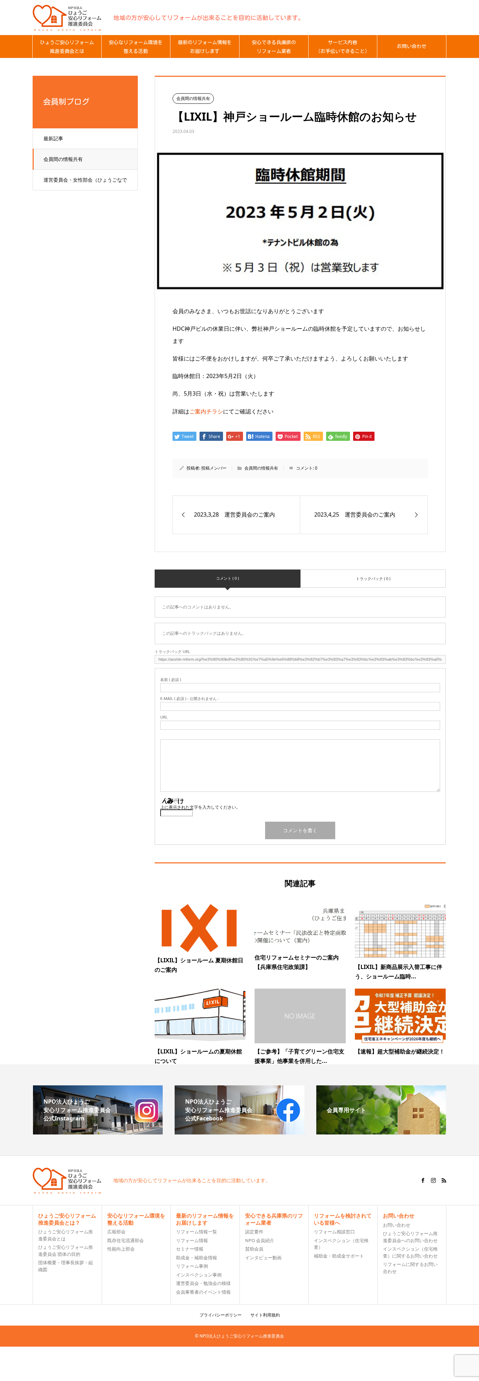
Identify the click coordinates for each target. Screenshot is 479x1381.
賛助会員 (254, 1249)
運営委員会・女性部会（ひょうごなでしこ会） (85, 183)
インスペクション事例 (199, 1275)
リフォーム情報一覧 (196, 1231)
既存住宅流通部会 (125, 1240)
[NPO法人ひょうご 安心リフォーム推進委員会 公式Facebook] (239, 1132)
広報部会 (116, 1231)
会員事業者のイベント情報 (203, 1292)
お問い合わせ (396, 1225)
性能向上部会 (121, 1249)
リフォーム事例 (192, 1266)
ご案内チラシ (206, 411)
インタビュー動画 (263, 1257)
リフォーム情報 (192, 1240)
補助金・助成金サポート (339, 1256)
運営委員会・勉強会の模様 (203, 1283)
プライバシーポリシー (221, 1315)
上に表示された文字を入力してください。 (200, 807)
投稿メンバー (214, 468)
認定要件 (254, 1231)
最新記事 (53, 138)
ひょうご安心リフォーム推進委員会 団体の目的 (65, 1250)
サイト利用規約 (265, 1315)
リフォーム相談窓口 (334, 1231)
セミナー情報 (189, 1249)
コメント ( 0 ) (227, 578)
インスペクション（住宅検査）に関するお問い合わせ (410, 1252)
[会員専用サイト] (381, 1132)
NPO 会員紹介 (259, 1240)
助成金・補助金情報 (196, 1257)
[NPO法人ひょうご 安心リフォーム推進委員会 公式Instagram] (98, 1132)
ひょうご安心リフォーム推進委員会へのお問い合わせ (410, 1237)
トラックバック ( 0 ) (373, 578)
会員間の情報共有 (63, 159)
